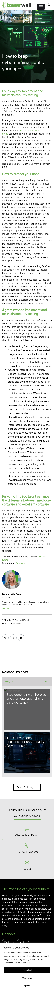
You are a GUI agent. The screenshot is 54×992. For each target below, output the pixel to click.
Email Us (27, 869)
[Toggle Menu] (41, 6)
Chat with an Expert (27, 835)
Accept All (27, 970)
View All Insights (27, 787)
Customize (27, 978)
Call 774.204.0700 (27, 852)
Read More (6, 608)
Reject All (27, 985)
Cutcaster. (21, 563)
